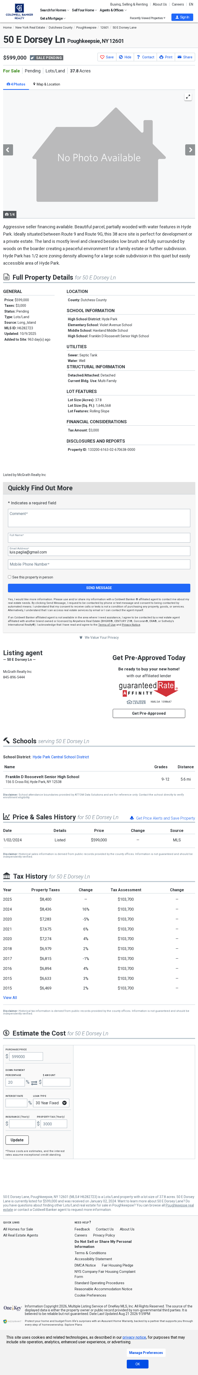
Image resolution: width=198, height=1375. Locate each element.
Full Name (17, 535)
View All (10, 997)
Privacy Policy (104, 1235)
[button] (182, 17)
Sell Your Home (83, 10)
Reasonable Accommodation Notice (103, 1289)
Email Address (19, 548)
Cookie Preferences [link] (90, 1295)
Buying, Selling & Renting (129, 4)
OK (137, 1364)
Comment (19, 514)
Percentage (13, 1075)
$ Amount (49, 1075)
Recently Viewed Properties (146, 18)
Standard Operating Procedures (99, 1283)
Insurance (18, 1116)
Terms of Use (107, 624)
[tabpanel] (99, 154)
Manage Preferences (146, 1353)
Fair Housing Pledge (117, 1265)
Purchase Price (16, 1049)
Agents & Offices (112, 10)
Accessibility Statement (93, 1259)
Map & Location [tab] (48, 84)
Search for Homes (53, 10)
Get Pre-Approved (149, 713)
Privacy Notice (131, 624)
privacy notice (134, 1337)
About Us (160, 4)
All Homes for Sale (18, 1229)
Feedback (82, 1229)
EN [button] (191, 4)
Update (17, 1140)
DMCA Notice (85, 1265)
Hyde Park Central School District (61, 757)
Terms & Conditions (90, 1253)
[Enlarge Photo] (188, 96)
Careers (178, 4)
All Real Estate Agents (20, 1235)
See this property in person (32, 577)
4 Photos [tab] (17, 84)
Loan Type (39, 1096)
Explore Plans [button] (73, 1324)
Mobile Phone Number (29, 564)
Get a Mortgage (51, 18)
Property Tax (51, 1116)
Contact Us (105, 1229)
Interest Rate (14, 1096)
